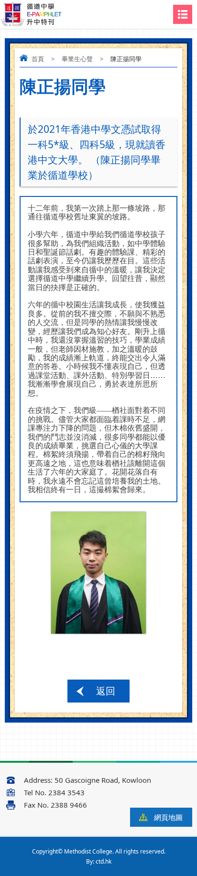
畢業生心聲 (77, 58)
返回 (105, 690)
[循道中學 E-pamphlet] (31, 14)
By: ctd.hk (98, 861)
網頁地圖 (168, 817)
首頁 (38, 58)
